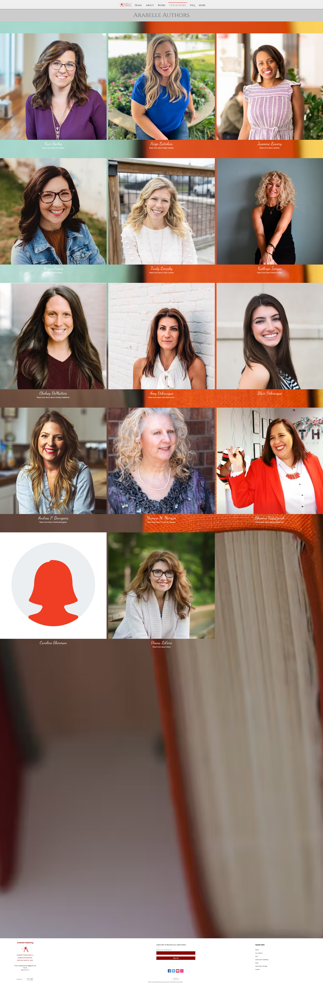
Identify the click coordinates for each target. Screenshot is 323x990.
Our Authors (259, 953)
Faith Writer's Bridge (261, 966)
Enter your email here (163, 950)
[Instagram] (181, 971)
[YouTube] (177, 971)
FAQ (256, 956)
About (257, 950)
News (256, 963)
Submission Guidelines (261, 959)
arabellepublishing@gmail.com (27, 965)
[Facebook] (169, 971)
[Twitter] (173, 971)
